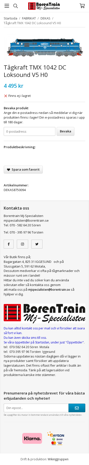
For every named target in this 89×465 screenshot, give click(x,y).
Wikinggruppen (58, 459)
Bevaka (65, 131)
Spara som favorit (25, 169)
